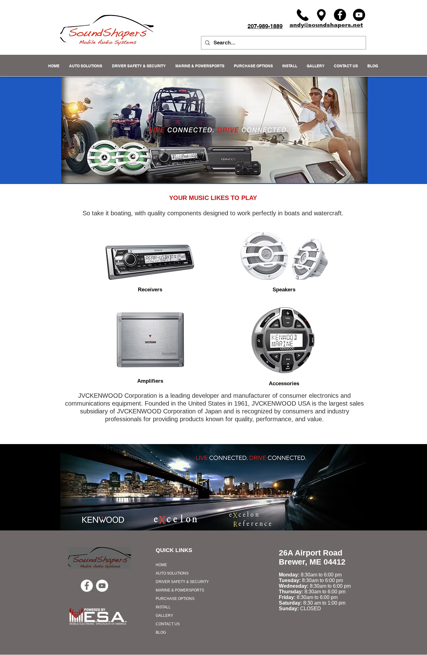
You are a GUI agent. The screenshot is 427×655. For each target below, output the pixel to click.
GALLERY (164, 615)
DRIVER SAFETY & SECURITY (182, 582)
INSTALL (163, 607)
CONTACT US (168, 624)
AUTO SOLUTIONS (172, 573)
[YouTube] (359, 15)
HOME (161, 565)
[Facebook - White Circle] (87, 586)
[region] (149, 262)
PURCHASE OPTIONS (175, 598)
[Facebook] (340, 15)
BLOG (161, 632)
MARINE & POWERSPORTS (180, 590)
